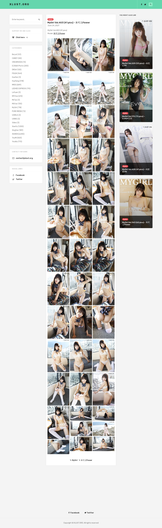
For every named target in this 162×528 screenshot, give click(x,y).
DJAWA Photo (17, 66)
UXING (14, 119)
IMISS (14, 85)
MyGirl (50, 19)
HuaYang (15, 81)
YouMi (14, 138)
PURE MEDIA (17, 111)
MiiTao (14, 100)
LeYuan (15, 92)
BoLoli (14, 54)
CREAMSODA (17, 62)
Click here (20, 37)
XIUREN (15, 134)
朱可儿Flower (59, 33)
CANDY (15, 58)
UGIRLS (15, 115)
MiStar (14, 104)
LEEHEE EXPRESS (19, 88)
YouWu (14, 141)
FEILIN (14, 73)
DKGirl (14, 70)
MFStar (15, 96)
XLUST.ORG (19, 4)
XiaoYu (14, 126)
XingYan (15, 130)
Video (14, 123)
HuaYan (15, 77)
